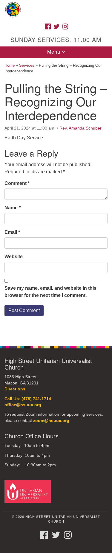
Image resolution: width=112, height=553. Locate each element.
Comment (17, 183)
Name (12, 207)
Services (26, 65)
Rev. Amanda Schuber (80, 128)
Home (9, 65)
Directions (14, 389)
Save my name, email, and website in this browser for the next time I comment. (50, 292)
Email (12, 232)
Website (13, 256)
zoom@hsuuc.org (51, 420)
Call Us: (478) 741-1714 (27, 399)
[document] (56, 198)
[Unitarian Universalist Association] (28, 491)
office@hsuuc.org (22, 405)
